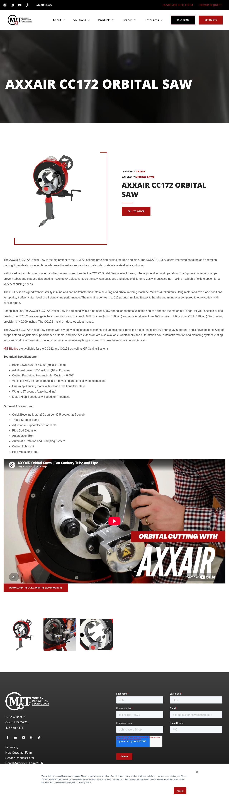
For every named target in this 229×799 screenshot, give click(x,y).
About (57, 20)
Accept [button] (180, 790)
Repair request (210, 5)
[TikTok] (40, 737)
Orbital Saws (145, 176)
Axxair (140, 171)
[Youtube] (24, 737)
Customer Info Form (177, 5)
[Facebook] (9, 737)
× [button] (197, 771)
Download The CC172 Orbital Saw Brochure (35, 587)
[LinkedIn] (17, 737)
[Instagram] (32, 737)
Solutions (79, 20)
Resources (152, 20)
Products (104, 20)
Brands (128, 20)
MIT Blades (11, 348)
